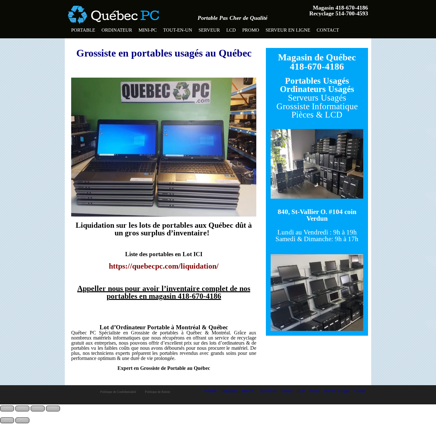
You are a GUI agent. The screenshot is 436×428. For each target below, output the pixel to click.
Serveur (209, 30)
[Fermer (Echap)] (53, 408)
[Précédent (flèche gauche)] (7, 420)
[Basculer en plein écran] (22, 408)
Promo (250, 30)
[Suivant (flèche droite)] (22, 420)
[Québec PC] (113, 12)
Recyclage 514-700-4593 (338, 13)
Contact (328, 30)
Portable (83, 30)
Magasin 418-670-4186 (340, 7)
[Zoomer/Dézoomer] (7, 408)
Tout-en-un (177, 30)
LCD (231, 30)
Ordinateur (116, 30)
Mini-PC (148, 30)
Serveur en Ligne (288, 30)
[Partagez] (38, 408)
